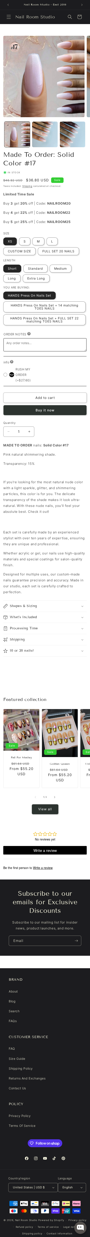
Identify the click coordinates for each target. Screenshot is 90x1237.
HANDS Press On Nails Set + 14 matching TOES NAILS (44, 306)
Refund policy (24, 1226)
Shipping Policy (21, 1068)
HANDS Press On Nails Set (29, 295)
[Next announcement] (82, 5)
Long (12, 278)
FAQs (13, 1021)
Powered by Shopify (51, 1220)
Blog (12, 1001)
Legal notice (71, 1226)
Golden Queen (60, 763)
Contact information (59, 1233)
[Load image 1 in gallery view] (17, 134)
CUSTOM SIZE (19, 251)
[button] (9, 17)
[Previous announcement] (8, 5)
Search (14, 1011)
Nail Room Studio (26, 1220)
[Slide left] (35, 797)
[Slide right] (54, 797)
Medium (60, 268)
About (13, 991)
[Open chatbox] (80, 1228)
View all (45, 809)
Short (12, 268)
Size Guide (17, 1058)
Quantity (9, 423)
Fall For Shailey (21, 757)
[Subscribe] (76, 941)
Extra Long (36, 278)
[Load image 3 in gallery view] (72, 134)
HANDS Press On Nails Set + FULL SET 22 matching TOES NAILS (44, 319)
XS (10, 241)
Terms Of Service (22, 1125)
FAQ (12, 1048)
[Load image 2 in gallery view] (45, 134)
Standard (35, 268)
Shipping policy (32, 1233)
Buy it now (45, 410)
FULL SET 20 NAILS (58, 251)
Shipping (27, 186)
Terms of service (48, 1226)
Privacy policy (77, 1220)
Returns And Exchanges (27, 1078)
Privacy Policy (20, 1116)
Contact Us (17, 1088)
